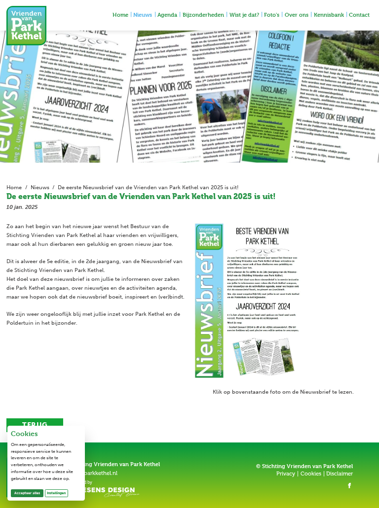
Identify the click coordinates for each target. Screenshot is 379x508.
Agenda (167, 14)
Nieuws (142, 14)
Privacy (285, 474)
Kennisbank (329, 14)
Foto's (271, 14)
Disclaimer (339, 474)
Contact (359, 14)
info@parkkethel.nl (93, 473)
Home (120, 14)
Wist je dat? (244, 14)
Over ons (296, 14)
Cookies (311, 474)
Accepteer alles (28, 492)
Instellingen (56, 493)
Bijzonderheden (203, 14)
